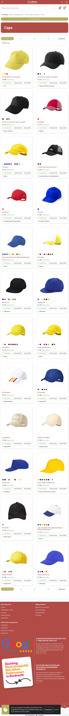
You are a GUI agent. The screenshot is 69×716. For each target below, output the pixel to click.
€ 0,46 (8, 79)
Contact (3, 607)
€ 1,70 (8, 530)
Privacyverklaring (40, 610)
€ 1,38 (43, 215)
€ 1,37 (8, 215)
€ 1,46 (43, 260)
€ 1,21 (43, 125)
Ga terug (5, 14)
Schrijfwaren (4, 628)
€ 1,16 (43, 532)
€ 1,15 (8, 305)
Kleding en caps (19, 14)
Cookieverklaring (40, 612)
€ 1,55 (8, 350)
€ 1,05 (43, 170)
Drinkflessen (4, 625)
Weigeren (56, 709)
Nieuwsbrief (4, 618)
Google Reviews (5, 615)
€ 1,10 (8, 260)
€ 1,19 (43, 305)
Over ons (3, 612)
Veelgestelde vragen (7, 610)
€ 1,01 (43, 79)
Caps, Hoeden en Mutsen (32, 14)
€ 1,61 (43, 350)
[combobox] (27, 8)
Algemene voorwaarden (42, 607)
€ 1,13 (8, 125)
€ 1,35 (8, 485)
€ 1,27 (8, 170)
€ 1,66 (43, 395)
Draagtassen (4, 633)
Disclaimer (38, 615)
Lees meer (39, 682)
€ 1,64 (8, 440)
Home (11, 14)
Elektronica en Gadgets (7, 630)
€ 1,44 (43, 577)
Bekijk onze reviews (41, 654)
